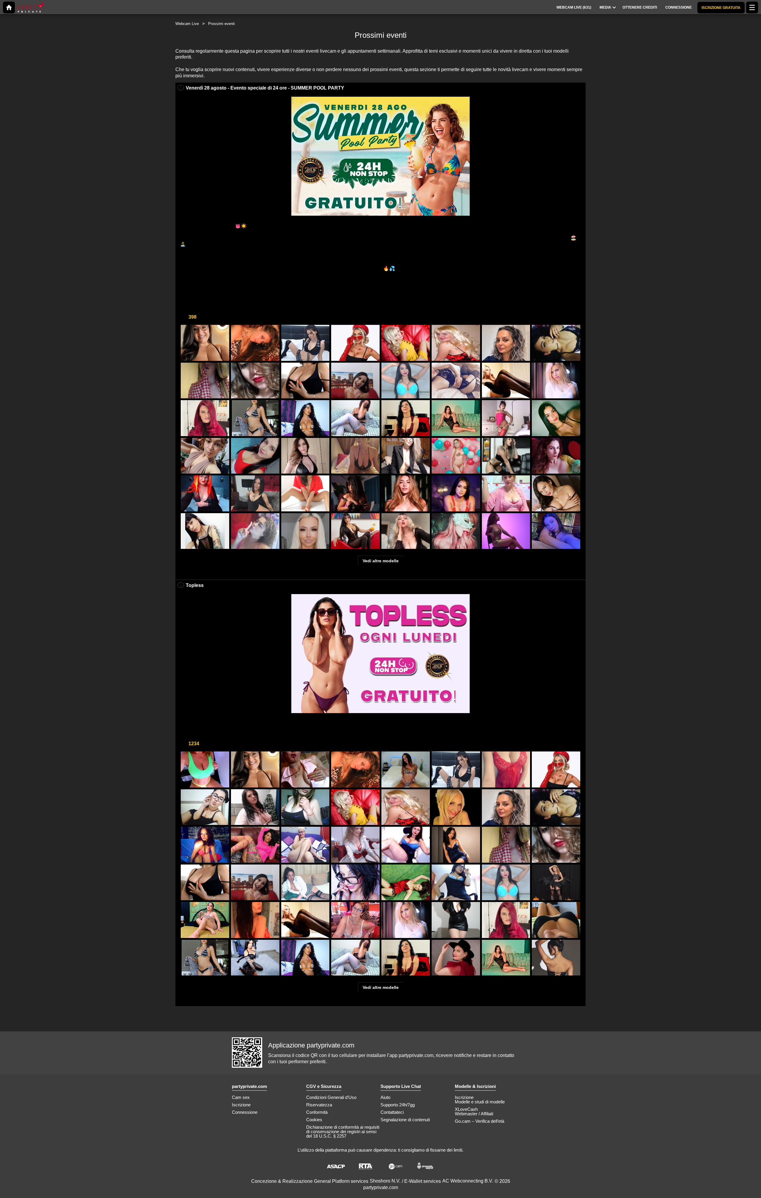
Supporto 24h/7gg (397, 1104)
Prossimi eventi (221, 23)
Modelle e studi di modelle (480, 1101)
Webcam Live (187, 23)
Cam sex (241, 1097)
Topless (195, 585)
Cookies (314, 1119)
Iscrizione (241, 1104)
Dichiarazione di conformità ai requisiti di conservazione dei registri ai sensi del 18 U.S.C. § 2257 (342, 1132)
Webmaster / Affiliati (474, 1113)
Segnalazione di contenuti (405, 1119)
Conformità (317, 1112)
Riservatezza (319, 1104)
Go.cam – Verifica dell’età (479, 1121)
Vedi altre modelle (381, 560)
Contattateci (392, 1112)
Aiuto (385, 1097)
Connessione (244, 1112)
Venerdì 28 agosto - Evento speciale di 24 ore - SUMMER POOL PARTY (265, 87)
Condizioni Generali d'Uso (331, 1097)
